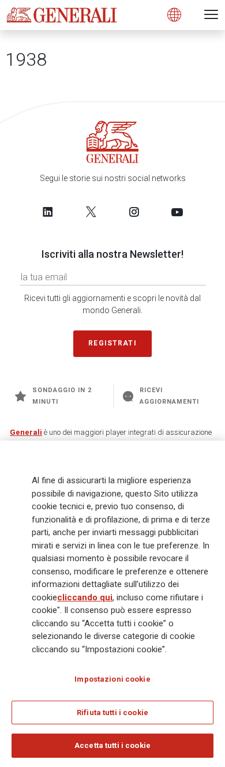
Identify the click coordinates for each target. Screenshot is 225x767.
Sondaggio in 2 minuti (62, 395)
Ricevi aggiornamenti (170, 395)
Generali (26, 432)
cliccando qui (84, 597)
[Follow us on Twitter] (91, 211)
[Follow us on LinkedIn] (48, 211)
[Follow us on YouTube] (177, 211)
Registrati (112, 343)
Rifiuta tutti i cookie (112, 712)
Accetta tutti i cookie (112, 745)
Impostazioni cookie (112, 679)
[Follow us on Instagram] (133, 211)
